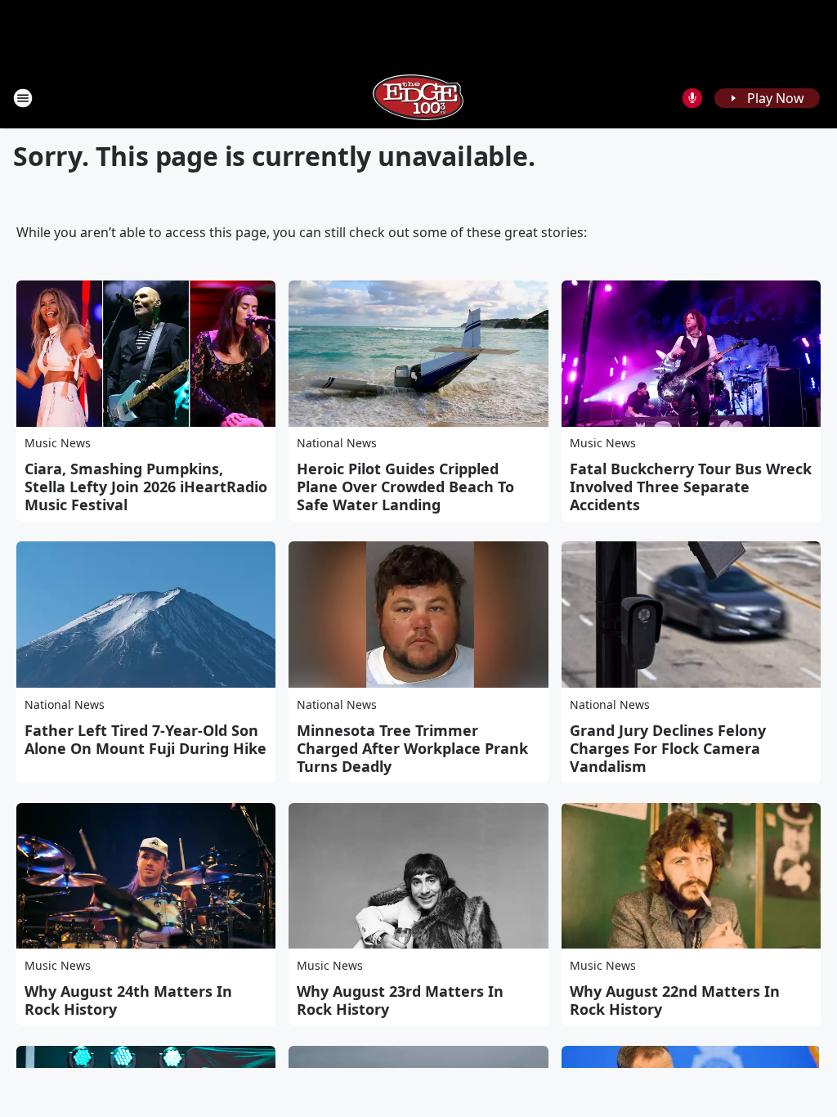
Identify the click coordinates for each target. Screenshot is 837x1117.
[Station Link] (418, 97)
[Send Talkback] (692, 98)
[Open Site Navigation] (23, 98)
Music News (58, 443)
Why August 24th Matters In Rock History (128, 1000)
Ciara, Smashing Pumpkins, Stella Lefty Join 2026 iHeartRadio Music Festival (146, 487)
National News (337, 443)
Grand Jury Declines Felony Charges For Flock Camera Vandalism (668, 748)
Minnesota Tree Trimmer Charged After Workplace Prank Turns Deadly (412, 748)
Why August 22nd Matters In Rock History (675, 1000)
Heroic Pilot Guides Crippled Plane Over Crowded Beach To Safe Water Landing (405, 487)
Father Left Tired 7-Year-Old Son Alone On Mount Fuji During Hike (145, 739)
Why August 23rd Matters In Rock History (400, 1000)
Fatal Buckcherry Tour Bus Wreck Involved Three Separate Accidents (691, 487)
